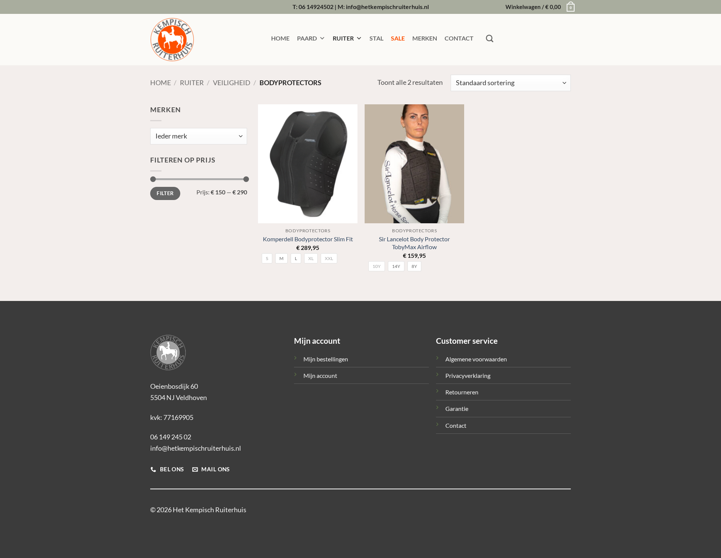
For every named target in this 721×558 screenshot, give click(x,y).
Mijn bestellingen (325, 358)
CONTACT (459, 38)
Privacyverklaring (467, 375)
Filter (165, 193)
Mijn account (320, 375)
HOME (280, 38)
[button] (538, 7)
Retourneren (461, 392)
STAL (376, 38)
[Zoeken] (489, 38)
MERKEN (424, 38)
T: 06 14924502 (313, 6)
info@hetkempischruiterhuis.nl (195, 448)
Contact (455, 425)
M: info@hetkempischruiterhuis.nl (383, 6)
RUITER (343, 38)
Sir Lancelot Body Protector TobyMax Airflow (414, 242)
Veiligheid (231, 82)
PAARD (307, 38)
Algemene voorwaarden (476, 358)
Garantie (456, 408)
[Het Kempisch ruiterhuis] (187, 39)
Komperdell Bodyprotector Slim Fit (308, 238)
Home (160, 82)
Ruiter (192, 82)
